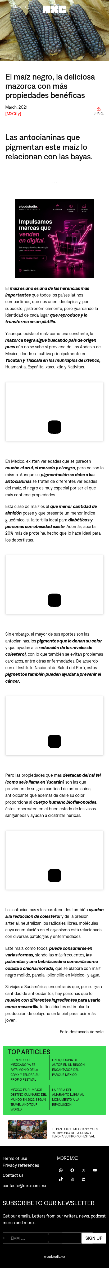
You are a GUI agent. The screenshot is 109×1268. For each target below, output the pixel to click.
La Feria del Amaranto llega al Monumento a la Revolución (68, 1097)
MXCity (13, 113)
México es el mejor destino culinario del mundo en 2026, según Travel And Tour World (29, 1099)
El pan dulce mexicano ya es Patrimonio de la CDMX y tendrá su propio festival (25, 1069)
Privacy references (21, 1165)
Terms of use (15, 1158)
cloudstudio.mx (54, 1256)
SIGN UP (93, 1238)
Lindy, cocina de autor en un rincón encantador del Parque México (68, 1067)
